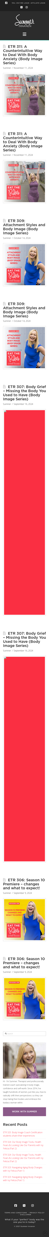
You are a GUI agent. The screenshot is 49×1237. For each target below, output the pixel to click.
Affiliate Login (38, 3)
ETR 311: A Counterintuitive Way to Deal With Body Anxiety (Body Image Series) (22, 55)
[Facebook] (6, 3)
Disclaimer (25, 1214)
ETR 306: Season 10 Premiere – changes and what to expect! (24, 884)
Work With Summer (24, 1112)
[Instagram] (27, 7)
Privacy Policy (37, 1213)
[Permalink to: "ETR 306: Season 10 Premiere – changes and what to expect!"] (24, 919)
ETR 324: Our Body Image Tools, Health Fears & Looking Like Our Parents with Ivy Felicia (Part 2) (23, 1145)
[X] (22, 7)
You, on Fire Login (20, 3)
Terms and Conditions (15, 1213)
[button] (24, 34)
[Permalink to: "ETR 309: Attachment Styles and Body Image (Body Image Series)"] (24, 264)
